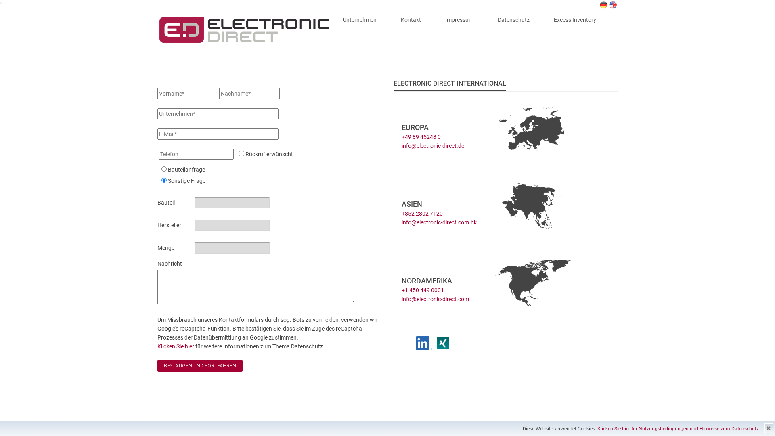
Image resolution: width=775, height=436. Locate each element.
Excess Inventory (575, 20)
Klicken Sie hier (176, 346)
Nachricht (169, 263)
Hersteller (169, 225)
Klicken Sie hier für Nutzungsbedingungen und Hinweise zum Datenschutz (678, 429)
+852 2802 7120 (422, 213)
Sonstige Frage (186, 181)
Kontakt (411, 20)
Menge (165, 248)
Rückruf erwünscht (268, 154)
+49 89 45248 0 (421, 137)
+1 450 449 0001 (423, 290)
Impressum (459, 20)
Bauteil (166, 202)
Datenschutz (514, 20)
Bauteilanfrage (186, 169)
